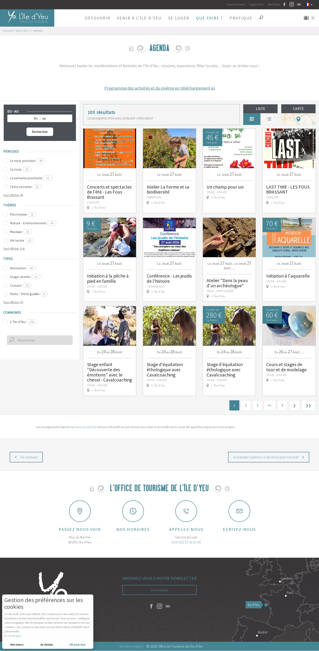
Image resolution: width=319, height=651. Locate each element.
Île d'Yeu (254, 605)
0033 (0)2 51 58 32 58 (186, 542)
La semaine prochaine (29, 178)
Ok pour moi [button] (77, 644)
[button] (98, 18)
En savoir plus (12, 636)
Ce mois (19, 169)
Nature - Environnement (31, 223)
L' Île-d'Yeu (22, 322)
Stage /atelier (24, 277)
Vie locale (20, 240)
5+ (270, 405)
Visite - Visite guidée (27, 294)
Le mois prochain (26, 160)
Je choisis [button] (46, 644)
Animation (21, 268)
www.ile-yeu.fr (84, 427)
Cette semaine (24, 186)
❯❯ (308, 405)
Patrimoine (22, 214)
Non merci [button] (16, 644)
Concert (19, 285)
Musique (19, 231)
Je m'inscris (159, 590)
